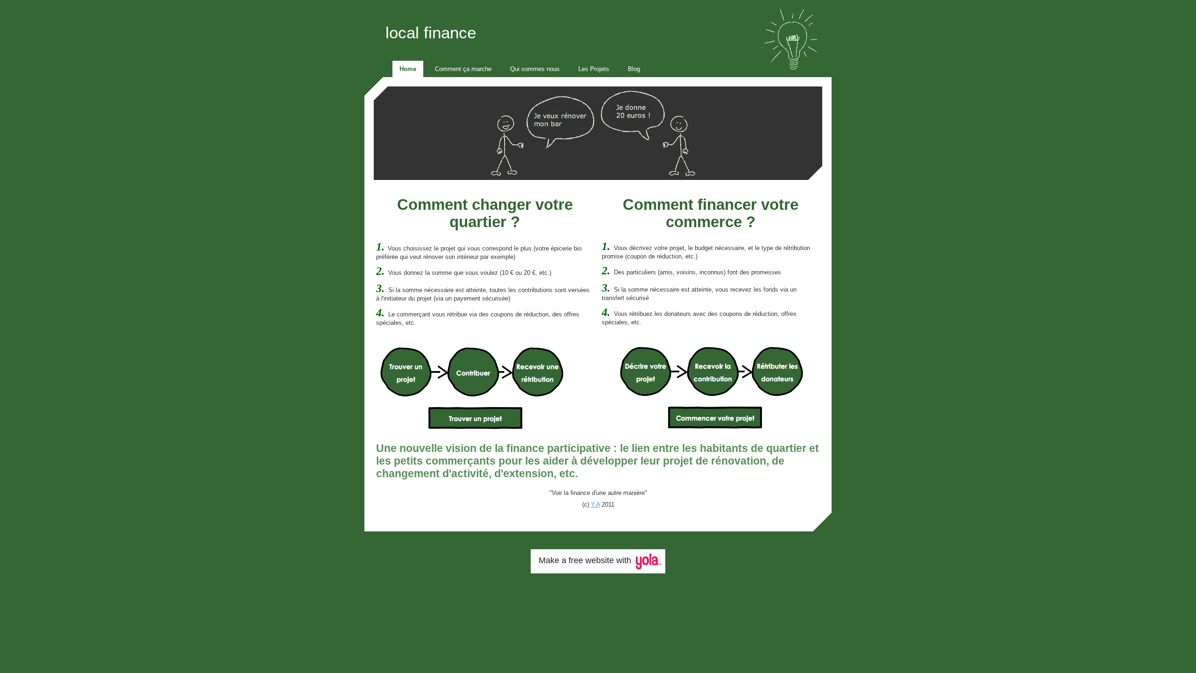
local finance (430, 32)
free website (591, 560)
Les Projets (593, 68)
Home (407, 68)
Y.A (595, 504)
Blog (634, 68)
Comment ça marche (463, 68)
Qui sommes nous (535, 68)
